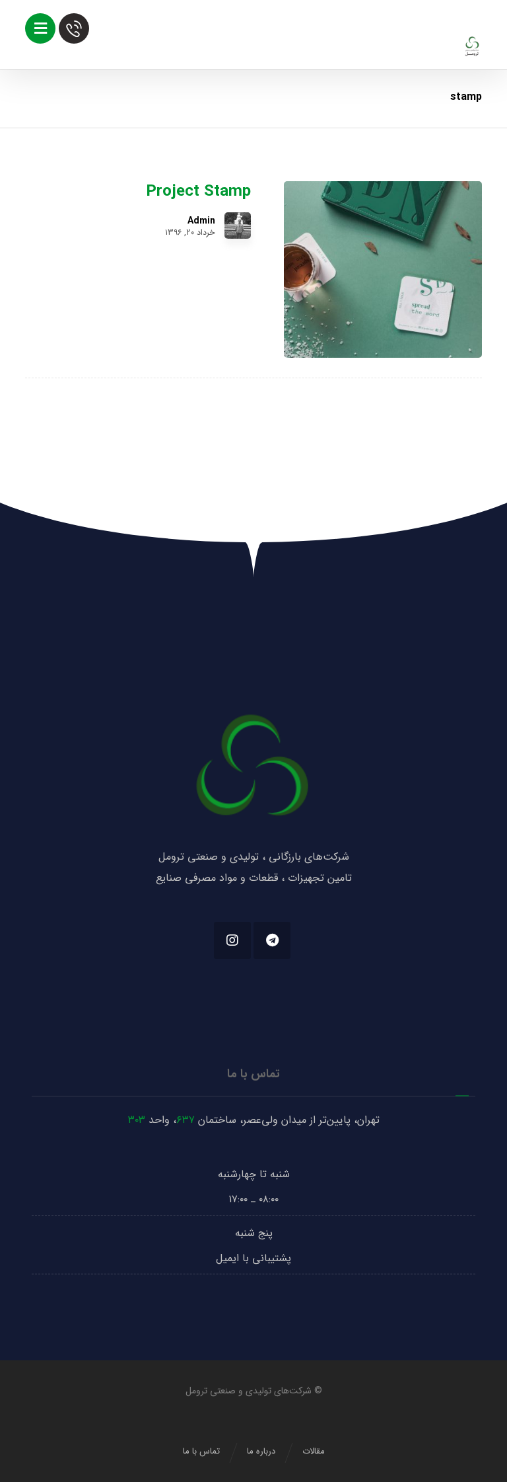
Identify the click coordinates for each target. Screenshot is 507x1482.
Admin (201, 221)
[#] (272, 940)
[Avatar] (237, 225)
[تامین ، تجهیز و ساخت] (472, 46)
